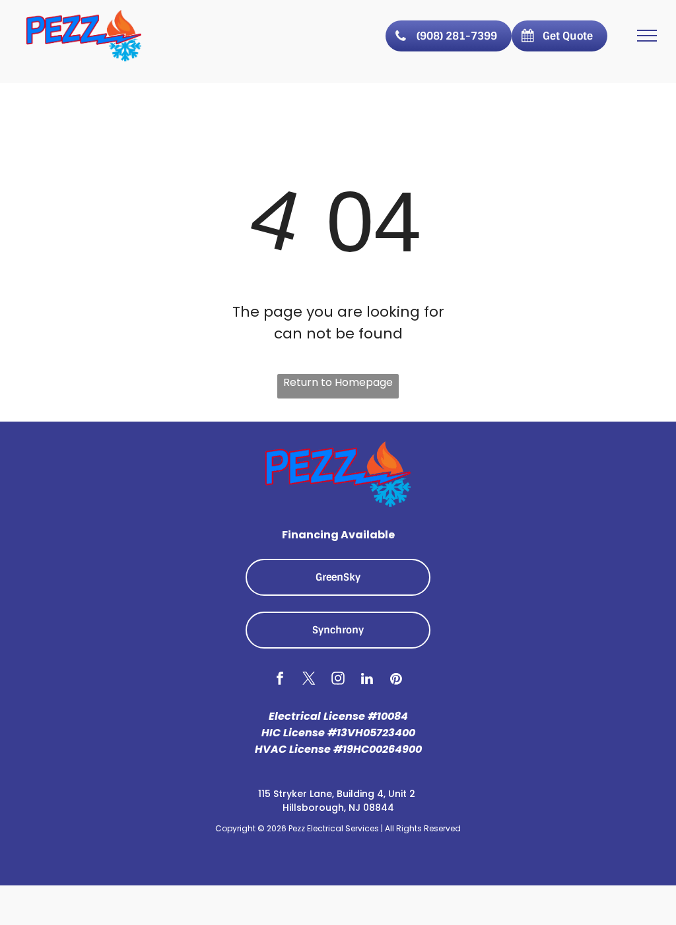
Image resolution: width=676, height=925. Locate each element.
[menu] (647, 35)
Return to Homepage (338, 382)
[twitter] (309, 680)
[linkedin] (367, 680)
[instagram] (338, 680)
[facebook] (280, 680)
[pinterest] (396, 680)
